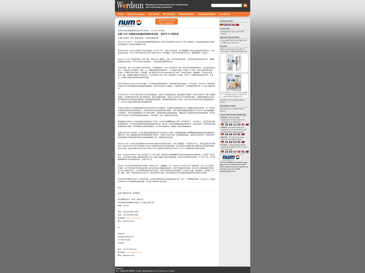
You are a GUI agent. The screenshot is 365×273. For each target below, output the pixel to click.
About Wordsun (186, 14)
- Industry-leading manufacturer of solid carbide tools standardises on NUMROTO (233, 120)
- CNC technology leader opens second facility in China (233, 138)
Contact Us (224, 14)
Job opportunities (206, 14)
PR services (169, 14)
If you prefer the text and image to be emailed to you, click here (233, 41)
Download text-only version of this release (232, 33)
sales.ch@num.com (134, 252)
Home (121, 14)
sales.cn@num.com (134, 218)
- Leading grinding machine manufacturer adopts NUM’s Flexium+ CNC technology (234, 147)
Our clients (153, 14)
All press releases (136, 14)
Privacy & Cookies (167, 271)
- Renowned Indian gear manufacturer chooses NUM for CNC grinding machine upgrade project (234, 129)
